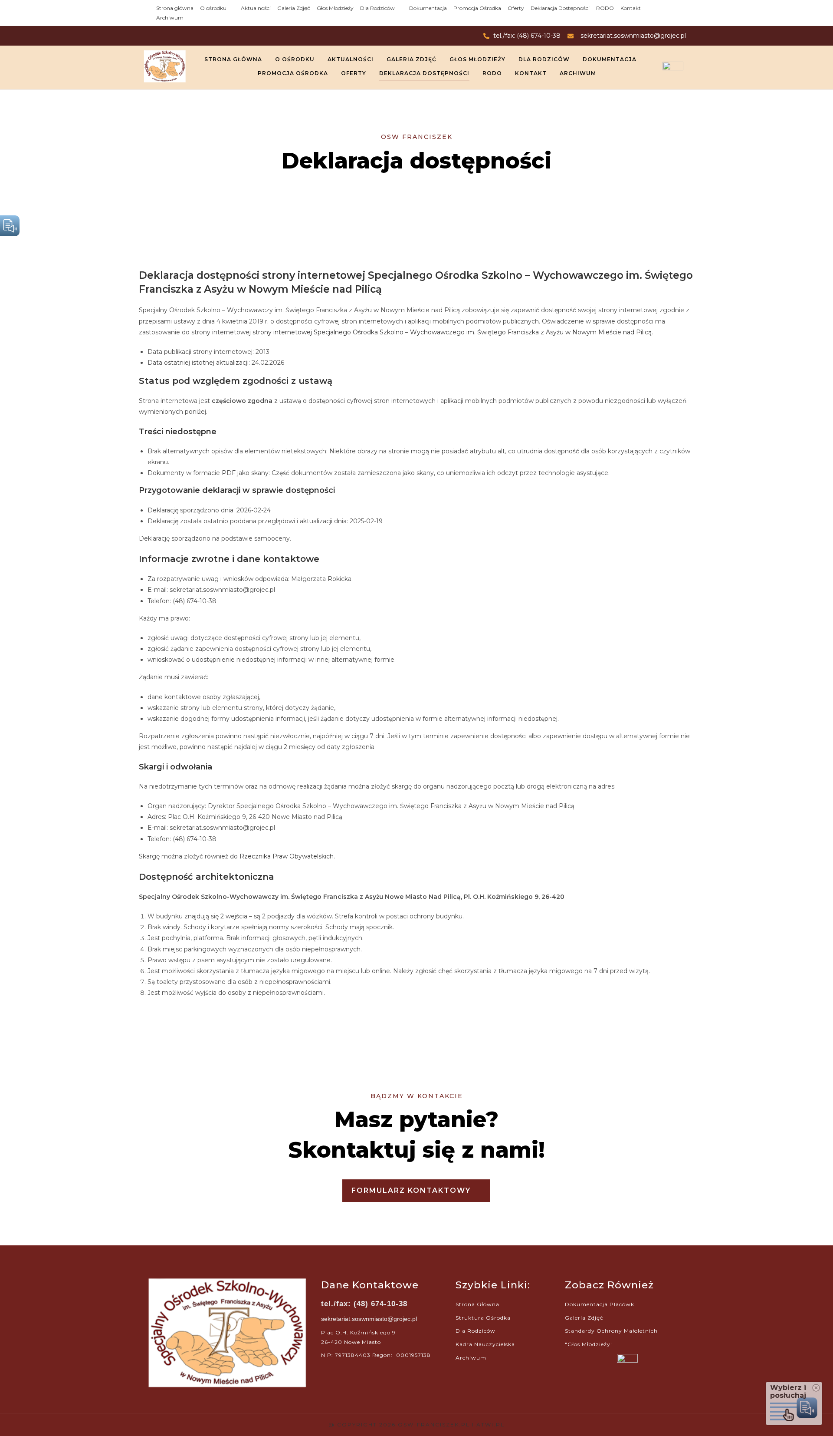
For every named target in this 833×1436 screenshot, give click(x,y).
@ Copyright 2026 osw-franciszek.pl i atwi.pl (416, 1424)
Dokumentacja (428, 8)
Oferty (516, 8)
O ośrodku (213, 8)
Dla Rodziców (377, 8)
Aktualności (256, 8)
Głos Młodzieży (335, 8)
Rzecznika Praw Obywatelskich (286, 856)
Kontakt (630, 8)
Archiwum (170, 17)
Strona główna (174, 8)
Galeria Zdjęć (293, 8)
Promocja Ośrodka (477, 8)
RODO (605, 8)
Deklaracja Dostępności (560, 8)
